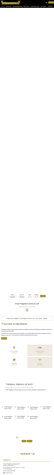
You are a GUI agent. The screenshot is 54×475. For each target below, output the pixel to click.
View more (4, 338)
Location (8, 6)
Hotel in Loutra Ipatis (8, 465)
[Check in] (12, 297)
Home (2, 6)
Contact (50, 6)
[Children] (36, 297)
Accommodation (17, 6)
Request (24, 441)
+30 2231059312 (8, 468)
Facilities (26, 6)
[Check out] (22, 297)
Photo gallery (35, 6)
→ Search (43, 296)
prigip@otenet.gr (9, 472)
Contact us (6, 460)
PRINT (32, 453)
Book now (51, 2)
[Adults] (29, 297)
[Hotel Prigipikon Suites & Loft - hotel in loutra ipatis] (10, 2)
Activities (43, 6)
